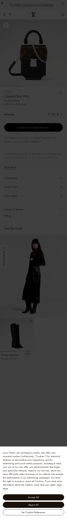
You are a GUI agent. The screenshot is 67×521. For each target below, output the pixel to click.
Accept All (33, 497)
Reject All (34, 504)
